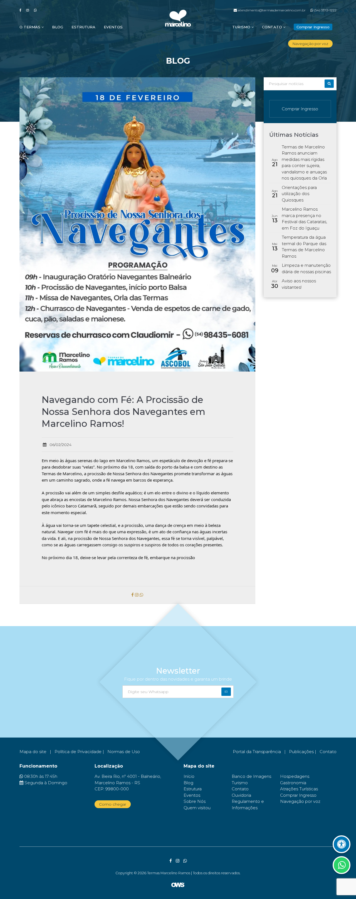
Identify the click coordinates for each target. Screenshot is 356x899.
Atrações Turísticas (299, 788)
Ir (226, 691)
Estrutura (83, 27)
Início (189, 776)
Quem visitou (197, 807)
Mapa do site (32, 751)
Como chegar (112, 804)
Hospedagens (294, 776)
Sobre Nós (195, 801)
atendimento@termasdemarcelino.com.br (271, 10)
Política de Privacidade (78, 751)
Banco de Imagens (251, 776)
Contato (272, 27)
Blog (57, 27)
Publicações (301, 751)
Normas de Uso (123, 751)
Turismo (241, 27)
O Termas (30, 27)
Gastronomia (293, 782)
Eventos (113, 27)
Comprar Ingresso (300, 108)
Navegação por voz (310, 43)
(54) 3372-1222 (325, 10)
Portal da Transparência (257, 751)
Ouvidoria (241, 795)
